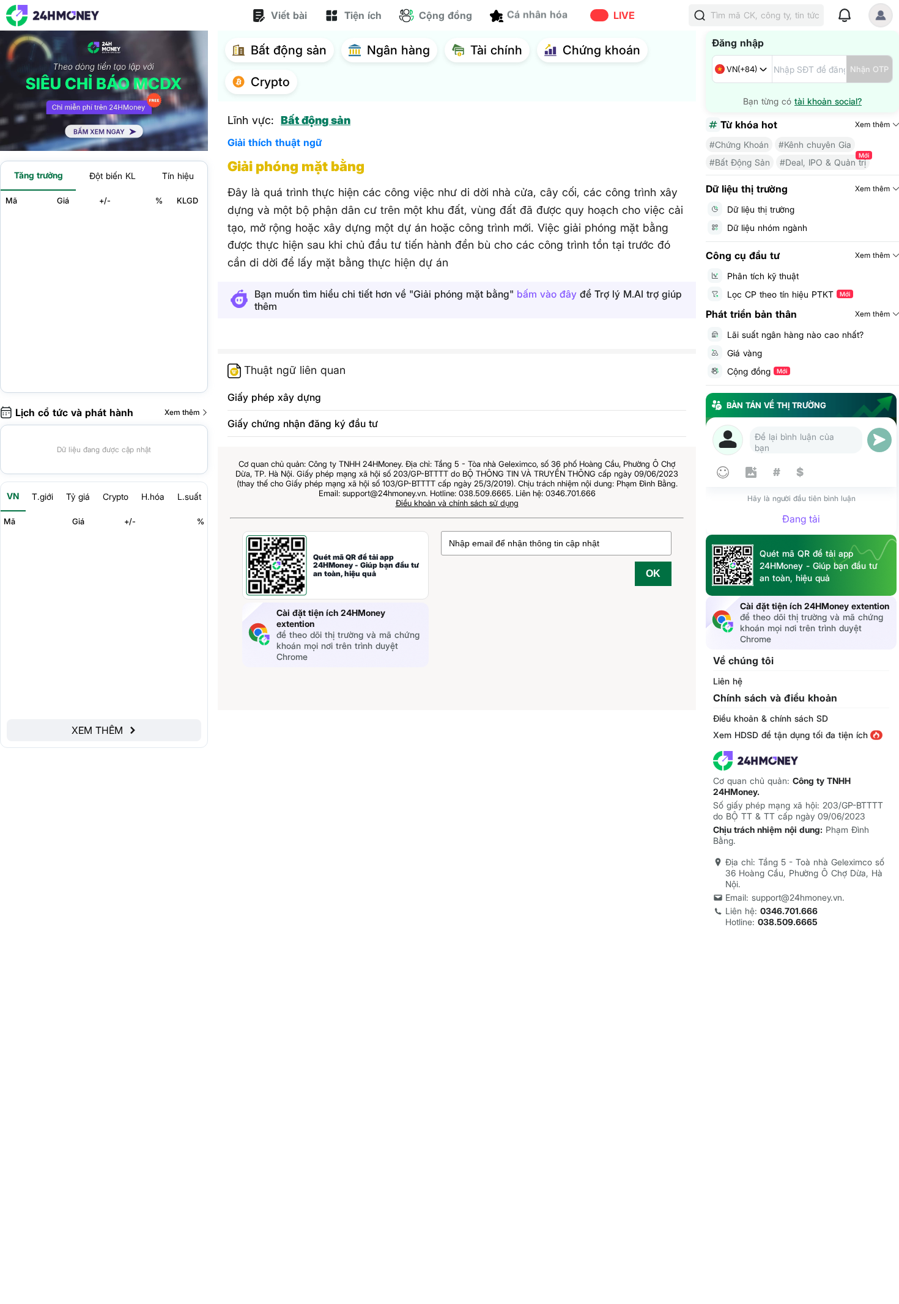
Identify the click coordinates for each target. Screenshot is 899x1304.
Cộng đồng (757, 371)
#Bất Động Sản (739, 162)
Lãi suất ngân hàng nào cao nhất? (795, 334)
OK (653, 573)
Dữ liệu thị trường (760, 209)
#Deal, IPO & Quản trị (823, 162)
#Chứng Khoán (739, 144)
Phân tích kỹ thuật (763, 276)
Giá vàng (744, 353)
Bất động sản (315, 120)
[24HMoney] (52, 15)
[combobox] (742, 69)
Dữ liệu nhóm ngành (767, 227)
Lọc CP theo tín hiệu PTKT (788, 294)
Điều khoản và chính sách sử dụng (457, 503)
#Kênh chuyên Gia (815, 144)
